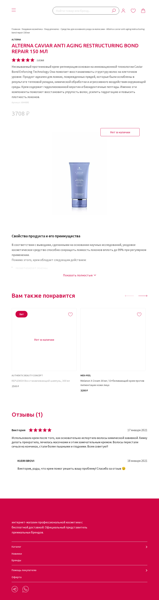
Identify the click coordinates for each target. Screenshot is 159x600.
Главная (16, 29)
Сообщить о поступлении (44, 400)
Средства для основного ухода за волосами (83, 29)
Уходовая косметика (32, 29)
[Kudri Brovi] (35, 10)
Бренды (16, 560)
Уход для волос (51, 29)
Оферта (17, 577)
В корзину (113, 400)
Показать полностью (78, 275)
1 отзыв (40, 59)
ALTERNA (16, 39)
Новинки (17, 553)
